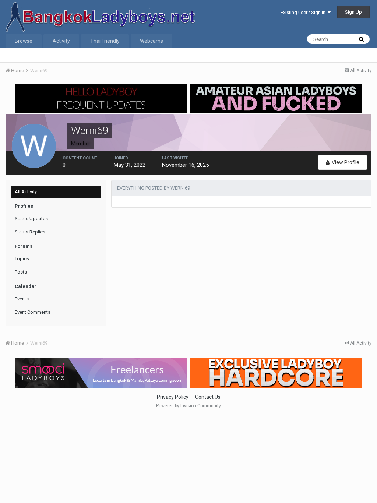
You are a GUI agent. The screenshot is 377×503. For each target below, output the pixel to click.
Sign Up (353, 12)
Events (22, 299)
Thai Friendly (105, 41)
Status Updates (31, 218)
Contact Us (208, 397)
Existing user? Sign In (304, 12)
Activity (61, 41)
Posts (21, 272)
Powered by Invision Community (188, 405)
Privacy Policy (172, 397)
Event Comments (32, 312)
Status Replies (30, 232)
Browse (23, 41)
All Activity (26, 191)
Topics (22, 258)
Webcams (151, 41)
